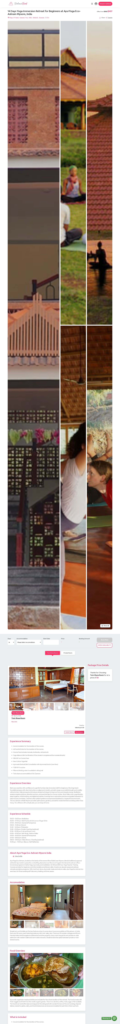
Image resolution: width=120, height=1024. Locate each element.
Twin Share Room (18, 718)
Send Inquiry (79, 732)
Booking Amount (84, 639)
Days (9, 639)
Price (62, 639)
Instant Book (69, 732)
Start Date (46, 639)
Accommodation (22, 639)
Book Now (104, 640)
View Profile (18, 856)
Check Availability (104, 645)
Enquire (110, 17)
